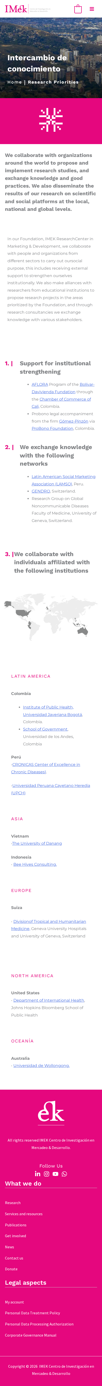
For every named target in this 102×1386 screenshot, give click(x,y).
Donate (11, 1268)
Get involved (15, 1235)
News (9, 1246)
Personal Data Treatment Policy (32, 1312)
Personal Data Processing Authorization (39, 1323)
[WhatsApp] (64, 1174)
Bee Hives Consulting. (35, 864)
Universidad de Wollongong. (41, 1065)
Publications (15, 1224)
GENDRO (41, 491)
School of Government (45, 729)
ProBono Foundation (52, 428)
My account (14, 1301)
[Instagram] (47, 1174)
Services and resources (24, 1213)
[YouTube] (55, 1174)
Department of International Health (48, 1000)
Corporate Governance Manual (30, 1335)
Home (14, 82)
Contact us (14, 1258)
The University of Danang (37, 843)
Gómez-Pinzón (73, 421)
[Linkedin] (38, 1174)
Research (13, 1202)
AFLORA (40, 384)
